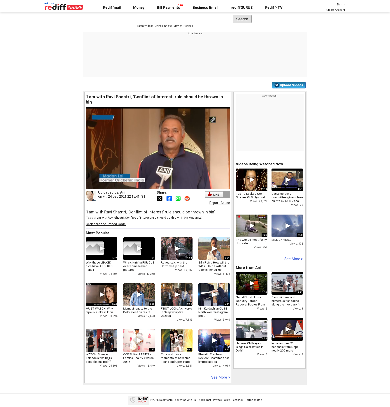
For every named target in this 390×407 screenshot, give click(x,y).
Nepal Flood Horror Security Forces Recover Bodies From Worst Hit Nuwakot (250, 302)
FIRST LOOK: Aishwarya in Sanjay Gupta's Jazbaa (176, 312)
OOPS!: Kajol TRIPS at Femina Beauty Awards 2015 (138, 357)
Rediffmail (112, 7)
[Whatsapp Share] (179, 198)
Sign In (341, 4)
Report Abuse (219, 203)
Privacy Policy (221, 400)
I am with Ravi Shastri (109, 217)
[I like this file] (214, 194)
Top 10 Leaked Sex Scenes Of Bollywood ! (251, 195)
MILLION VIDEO (282, 239)
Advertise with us (185, 400)
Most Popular (97, 233)
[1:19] (95, 248)
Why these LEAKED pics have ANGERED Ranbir (99, 266)
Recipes (188, 26)
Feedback (237, 400)
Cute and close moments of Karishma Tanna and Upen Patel (175, 357)
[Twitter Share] (160, 198)
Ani (122, 192)
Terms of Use (253, 400)
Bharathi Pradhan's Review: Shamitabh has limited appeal (214, 357)
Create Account (335, 10)
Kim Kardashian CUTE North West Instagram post (213, 312)
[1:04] (132, 248)
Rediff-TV (274, 7)
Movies (178, 26)
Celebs (159, 26)
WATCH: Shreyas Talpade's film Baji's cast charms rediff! (99, 357)
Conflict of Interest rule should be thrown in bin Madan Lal (163, 217)
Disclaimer (204, 400)
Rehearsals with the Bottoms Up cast (174, 264)
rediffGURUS (242, 7)
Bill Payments (168, 7)
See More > (220, 377)
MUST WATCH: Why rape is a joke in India (100, 310)
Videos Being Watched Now (259, 164)
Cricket (168, 26)
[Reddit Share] (187, 198)
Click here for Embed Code (106, 224)
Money (138, 7)
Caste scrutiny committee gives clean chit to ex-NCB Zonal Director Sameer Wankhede (287, 201)
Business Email (205, 7)
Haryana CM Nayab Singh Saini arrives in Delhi (249, 346)
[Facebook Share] (169, 198)
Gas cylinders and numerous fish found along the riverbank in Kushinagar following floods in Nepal (286, 304)
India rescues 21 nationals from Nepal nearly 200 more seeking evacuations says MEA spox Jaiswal (287, 350)
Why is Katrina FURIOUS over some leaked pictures (139, 266)
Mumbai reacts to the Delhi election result (137, 310)
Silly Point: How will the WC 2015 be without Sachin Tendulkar (213, 266)
